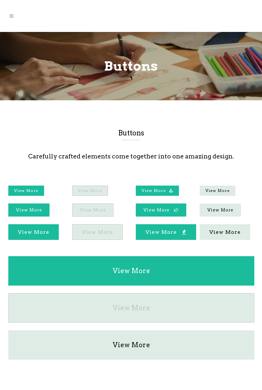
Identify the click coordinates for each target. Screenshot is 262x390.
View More (26, 190)
